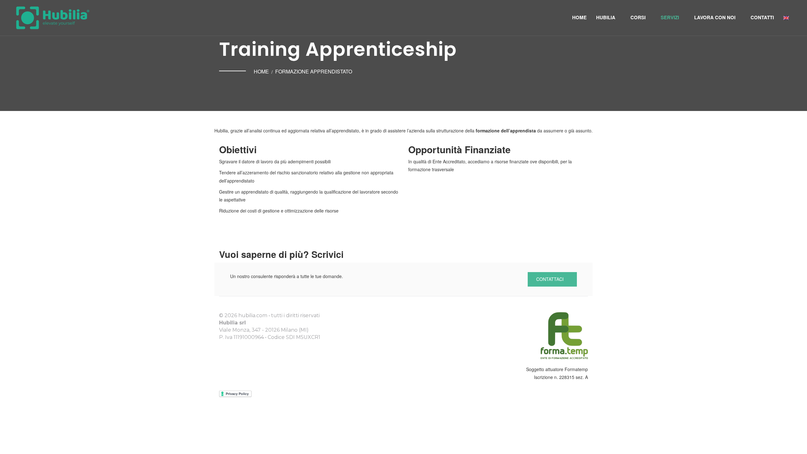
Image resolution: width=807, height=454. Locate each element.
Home (579, 17)
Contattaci (550, 279)
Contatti (762, 17)
